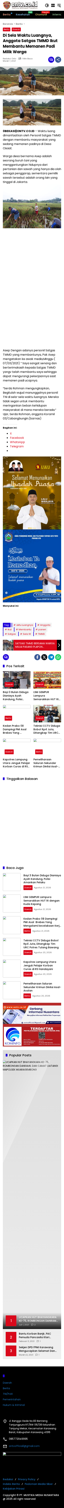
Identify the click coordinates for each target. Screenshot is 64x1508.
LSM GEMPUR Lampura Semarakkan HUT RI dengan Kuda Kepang (46, 695)
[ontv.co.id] (20, 5)
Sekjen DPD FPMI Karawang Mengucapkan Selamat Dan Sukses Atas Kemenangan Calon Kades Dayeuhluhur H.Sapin (37, 1349)
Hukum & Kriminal (14, 1405)
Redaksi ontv (9, 59)
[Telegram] (51, 657)
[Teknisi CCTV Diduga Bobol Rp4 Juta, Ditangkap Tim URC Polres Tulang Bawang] (47, 713)
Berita (6, 29)
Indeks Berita (11, 1484)
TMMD (41, 634)
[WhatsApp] (58, 657)
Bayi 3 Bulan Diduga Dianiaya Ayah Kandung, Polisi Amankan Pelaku (15, 695)
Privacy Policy (26, 1479)
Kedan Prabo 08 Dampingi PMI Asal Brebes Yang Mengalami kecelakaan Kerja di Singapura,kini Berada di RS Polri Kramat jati (15, 729)
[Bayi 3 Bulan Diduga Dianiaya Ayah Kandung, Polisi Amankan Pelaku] (17, 680)
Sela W (27, 634)
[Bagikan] (58, 60)
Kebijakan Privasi (13, 1488)
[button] (47, 5)
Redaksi (8, 1479)
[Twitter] (44, 657)
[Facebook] (37, 657)
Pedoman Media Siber (39, 1484)
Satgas (12, 634)
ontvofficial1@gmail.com (24, 1446)
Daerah (16, 29)
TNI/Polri (8, 1394)
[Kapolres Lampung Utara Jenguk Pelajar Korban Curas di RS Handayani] (17, 747)
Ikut (10, 629)
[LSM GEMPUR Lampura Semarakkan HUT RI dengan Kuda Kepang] (47, 680)
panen (42, 629)
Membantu (25, 629)
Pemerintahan (12, 1399)
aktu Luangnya (24, 625)
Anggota (45, 625)
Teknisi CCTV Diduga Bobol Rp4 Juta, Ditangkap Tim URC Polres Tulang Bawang (46, 729)
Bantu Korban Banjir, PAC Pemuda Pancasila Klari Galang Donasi (35, 1335)
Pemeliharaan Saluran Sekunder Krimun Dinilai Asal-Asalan (45, 763)
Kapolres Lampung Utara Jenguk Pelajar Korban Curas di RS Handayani (16, 763)
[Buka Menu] (53, 5)
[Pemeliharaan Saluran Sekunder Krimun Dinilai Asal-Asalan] (47, 747)
